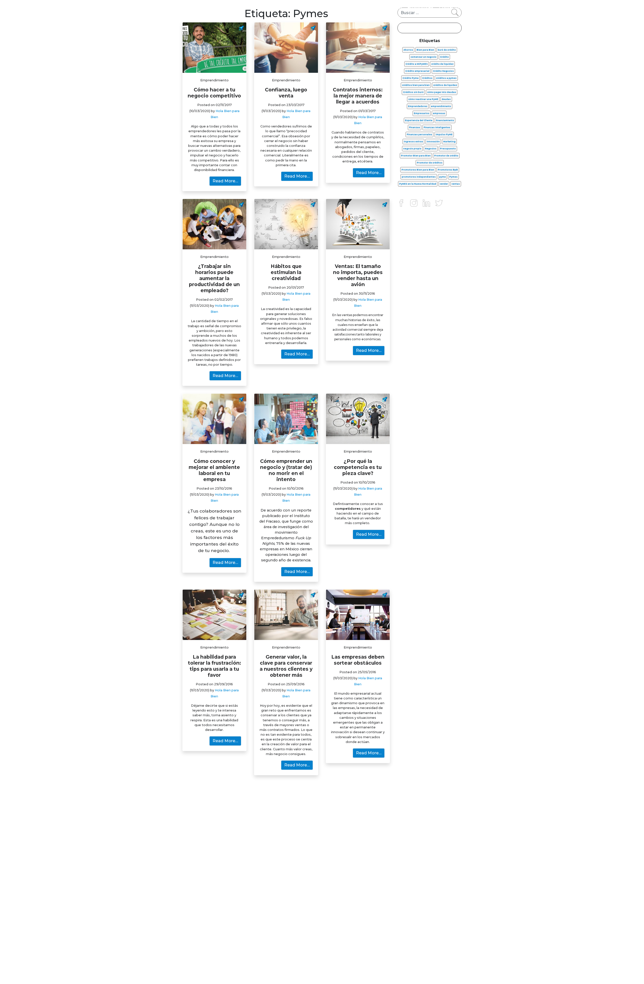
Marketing (449, 141)
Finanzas (414, 127)
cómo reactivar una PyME (423, 99)
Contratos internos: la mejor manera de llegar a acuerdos (358, 96)
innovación (433, 141)
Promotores (420, 7)
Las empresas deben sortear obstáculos (357, 660)
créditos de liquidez (445, 85)
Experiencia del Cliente (418, 120)
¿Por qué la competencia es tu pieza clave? (358, 467)
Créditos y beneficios (356, 7)
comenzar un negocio (423, 57)
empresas (439, 113)
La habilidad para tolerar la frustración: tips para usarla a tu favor (214, 666)
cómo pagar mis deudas (441, 92)
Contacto (449, 7)
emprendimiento (441, 106)
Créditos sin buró (413, 92)
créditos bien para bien (416, 85)
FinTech (393, 7)
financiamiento (445, 120)
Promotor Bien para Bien (416, 155)
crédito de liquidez (442, 64)
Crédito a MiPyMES (417, 64)
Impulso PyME (444, 134)
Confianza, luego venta (286, 93)
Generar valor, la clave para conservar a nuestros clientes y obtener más (286, 666)
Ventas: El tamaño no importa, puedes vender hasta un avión (358, 275)
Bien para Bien (425, 50)
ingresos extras (413, 141)
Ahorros (408, 50)
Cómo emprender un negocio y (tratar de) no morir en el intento (286, 470)
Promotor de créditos (429, 162)
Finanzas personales (262, 7)
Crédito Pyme (411, 78)
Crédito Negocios (443, 71)
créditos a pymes (446, 78)
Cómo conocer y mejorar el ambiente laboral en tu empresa (214, 470)
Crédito (444, 57)
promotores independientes (419, 177)
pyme (442, 177)
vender (444, 184)
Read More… (225, 181)
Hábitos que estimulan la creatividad (286, 272)
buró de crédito (447, 50)
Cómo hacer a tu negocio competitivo (214, 93)
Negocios (430, 148)
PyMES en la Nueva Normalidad (417, 184)
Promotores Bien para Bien (417, 169)
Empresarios (421, 113)
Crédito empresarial (417, 71)
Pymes (453, 177)
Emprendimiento (308, 7)
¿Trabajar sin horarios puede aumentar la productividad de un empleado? (214, 278)
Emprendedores (417, 106)
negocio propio (412, 148)
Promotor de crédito (446, 155)
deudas (446, 99)
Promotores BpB (448, 169)
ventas (456, 184)
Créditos (427, 78)
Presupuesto (448, 148)
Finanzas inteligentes (437, 127)
